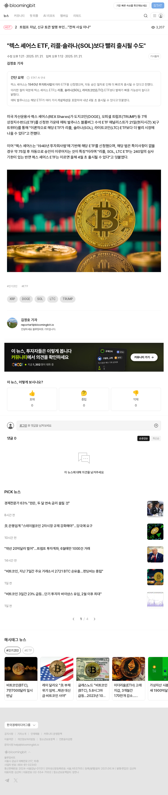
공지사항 (8, 733)
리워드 (77, 15)
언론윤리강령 (65, 739)
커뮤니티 (19, 15)
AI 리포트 (49, 15)
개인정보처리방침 (26, 739)
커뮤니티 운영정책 (53, 733)
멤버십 (64, 15)
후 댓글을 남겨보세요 (35, 425)
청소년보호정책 (47, 739)
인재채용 (35, 733)
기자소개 (22, 733)
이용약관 (8, 739)
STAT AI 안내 (38, 77)
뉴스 (6, 15)
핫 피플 (34, 15)
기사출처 (154, 56)
